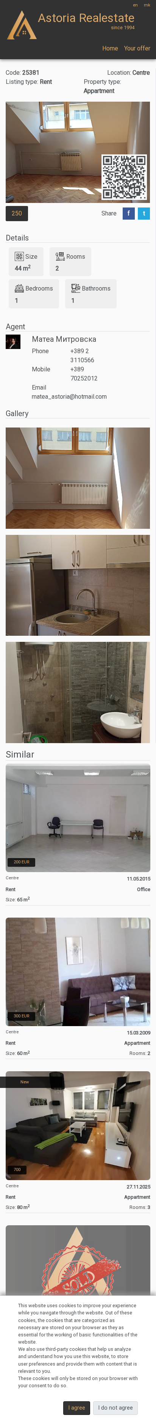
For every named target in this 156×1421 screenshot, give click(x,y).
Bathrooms (96, 288)
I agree (76, 1408)
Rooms (75, 256)
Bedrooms (39, 288)
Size (31, 256)
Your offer (137, 48)
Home (110, 48)
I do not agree (115, 1408)
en (135, 5)
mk (147, 5)
